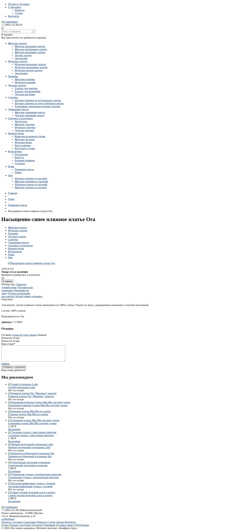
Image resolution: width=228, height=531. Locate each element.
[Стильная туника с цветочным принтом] (32, 432)
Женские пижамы (25, 79)
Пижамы (13, 76)
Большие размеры (25, 160)
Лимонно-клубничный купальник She (30, 456)
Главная (12, 193)
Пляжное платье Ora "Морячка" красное (31, 396)
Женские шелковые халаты (30, 52)
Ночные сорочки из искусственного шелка (39, 103)
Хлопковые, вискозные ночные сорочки (37, 106)
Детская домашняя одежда (30, 115)
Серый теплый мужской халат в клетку (30, 495)
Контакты (13, 16)
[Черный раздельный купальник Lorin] (30, 444)
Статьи (19, 13)
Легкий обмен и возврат (29, 296)
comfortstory (8, 519)
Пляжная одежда (24, 169)
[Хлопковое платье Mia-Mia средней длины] (33, 420)
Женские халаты (17, 43)
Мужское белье (23, 142)
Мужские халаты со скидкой (31, 184)
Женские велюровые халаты (31, 49)
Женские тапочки (25, 124)
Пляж (11, 166)
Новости (20, 10)
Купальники (15, 151)
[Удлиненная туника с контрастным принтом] (34, 474)
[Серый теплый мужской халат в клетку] (31, 492)
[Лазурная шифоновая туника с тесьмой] (31, 483)
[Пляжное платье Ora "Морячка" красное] (32, 393)
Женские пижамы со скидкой (31, 181)
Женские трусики (25, 139)
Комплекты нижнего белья (30, 136)
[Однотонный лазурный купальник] (29, 462)
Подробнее (14, 429)
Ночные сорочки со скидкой (31, 178)
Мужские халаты (17, 61)
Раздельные (21, 154)
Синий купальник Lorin (21, 387)
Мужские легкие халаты (28, 70)
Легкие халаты (23, 55)
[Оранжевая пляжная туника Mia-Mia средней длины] (39, 402)
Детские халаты (17, 85)
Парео (18, 172)
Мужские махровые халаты (30, 64)
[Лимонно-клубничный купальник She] (31, 453)
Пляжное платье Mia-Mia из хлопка (28, 414)
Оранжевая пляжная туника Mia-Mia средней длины (38, 405)
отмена (5, 363)
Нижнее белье (16, 133)
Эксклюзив (21, 58)
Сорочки (13, 97)
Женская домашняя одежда (30, 112)
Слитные (20, 163)
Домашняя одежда (18, 109)
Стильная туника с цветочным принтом (31, 435)
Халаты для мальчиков (27, 91)
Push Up (19, 157)
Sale (10, 175)
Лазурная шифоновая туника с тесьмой (30, 486)
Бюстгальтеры (23, 145)
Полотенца (21, 121)
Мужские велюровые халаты (31, 67)
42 (2, 277)
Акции (60, 522)
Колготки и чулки (25, 148)
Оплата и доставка (18, 4)
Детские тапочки (24, 130)
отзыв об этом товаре (24, 334)
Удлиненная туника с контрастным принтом (33, 477)
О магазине (14, 7)
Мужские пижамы (25, 82)
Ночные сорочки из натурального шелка (38, 100)
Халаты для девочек (26, 88)
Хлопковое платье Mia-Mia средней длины (32, 423)
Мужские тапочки (25, 127)
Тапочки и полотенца (20, 118)
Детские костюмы (25, 94)
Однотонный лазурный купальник (28, 465)
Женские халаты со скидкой (31, 187)
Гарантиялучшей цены (13, 286)
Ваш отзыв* (8, 343)
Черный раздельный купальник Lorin (29, 447)
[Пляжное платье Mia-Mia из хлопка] (29, 411)
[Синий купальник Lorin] (23, 384)
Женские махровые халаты (30, 46)
